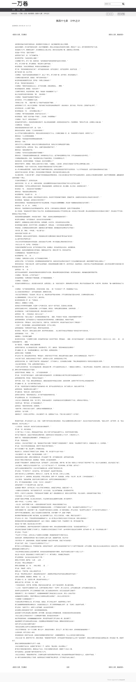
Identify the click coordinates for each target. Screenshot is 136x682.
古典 (23, 10)
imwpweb (122, 680)
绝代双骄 (31, 13)
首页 (13, 10)
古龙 (18, 10)
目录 (68, 667)
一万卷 (20, 13)
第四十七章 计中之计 (42, 13)
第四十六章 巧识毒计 (20, 34)
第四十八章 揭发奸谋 (116, 34)
